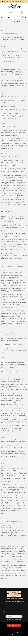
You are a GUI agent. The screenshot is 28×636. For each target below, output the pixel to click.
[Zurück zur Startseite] (5, 23)
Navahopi (8, 632)
